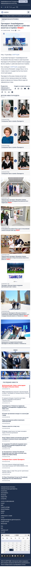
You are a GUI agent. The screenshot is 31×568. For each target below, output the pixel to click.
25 (8, 549)
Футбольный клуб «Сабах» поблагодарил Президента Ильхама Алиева (13, 386)
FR (9, 7)
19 (12, 547)
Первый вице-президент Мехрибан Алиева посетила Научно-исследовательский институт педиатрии (15, 201)
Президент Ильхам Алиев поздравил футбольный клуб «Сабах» (12, 286)
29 (24, 549)
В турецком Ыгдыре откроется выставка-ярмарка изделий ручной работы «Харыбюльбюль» (14, 399)
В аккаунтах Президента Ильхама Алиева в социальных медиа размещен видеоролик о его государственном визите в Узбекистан (15, 314)
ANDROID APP (4, 530)
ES (11, 7)
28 (20, 549)
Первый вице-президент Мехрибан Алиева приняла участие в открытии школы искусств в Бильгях (15, 258)
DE (7, 7)
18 (8, 547)
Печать (13, 30)
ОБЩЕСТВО (4, 496)
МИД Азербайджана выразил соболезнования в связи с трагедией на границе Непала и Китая (15, 392)
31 (4, 552)
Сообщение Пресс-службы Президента (13, 121)
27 (16, 549)
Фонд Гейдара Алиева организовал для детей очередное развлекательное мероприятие (15, 438)
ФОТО (2, 513)
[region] (16, 433)
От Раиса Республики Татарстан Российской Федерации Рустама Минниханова (14, 477)
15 (24, 545)
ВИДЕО (3, 511)
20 (16, 547)
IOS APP (3, 532)
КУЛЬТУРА (3, 499)
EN (5, 7)
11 (8, 545)
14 (20, 545)
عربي (13, 7)
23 (28, 547)
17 (4, 547)
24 (4, 549)
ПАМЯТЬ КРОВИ (5, 507)
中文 (17, 7)
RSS (2, 528)
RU (3, 7)
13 (16, 545)
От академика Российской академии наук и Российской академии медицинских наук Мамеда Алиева (14, 445)
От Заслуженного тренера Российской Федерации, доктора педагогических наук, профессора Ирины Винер (14, 453)
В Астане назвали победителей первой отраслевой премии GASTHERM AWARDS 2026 (15, 465)
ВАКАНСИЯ (4, 523)
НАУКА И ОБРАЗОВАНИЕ (7, 501)
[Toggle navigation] (28, 12)
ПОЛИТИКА (4, 491)
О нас (2, 517)
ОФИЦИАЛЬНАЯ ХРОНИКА (10, 19)
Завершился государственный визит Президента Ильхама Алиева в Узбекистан (14, 342)
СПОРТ (3, 503)
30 (28, 549)
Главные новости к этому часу (10, 426)
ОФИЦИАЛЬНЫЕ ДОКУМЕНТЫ (9, 489)
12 (12, 545)
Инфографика (5, 509)
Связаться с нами (6, 515)
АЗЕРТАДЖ (15, 54)
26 (12, 549)
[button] (15, 39)
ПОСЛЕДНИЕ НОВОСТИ (10, 382)
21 (20, 547)
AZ (1, 7)
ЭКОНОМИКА (4, 493)
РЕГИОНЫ (3, 495)
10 (4, 545)
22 (24, 547)
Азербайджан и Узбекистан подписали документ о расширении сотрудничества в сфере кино (14, 407)
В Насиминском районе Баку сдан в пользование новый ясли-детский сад (15, 229)
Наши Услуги (5, 521)
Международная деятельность (10, 519)
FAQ (2, 526)
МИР (2, 505)
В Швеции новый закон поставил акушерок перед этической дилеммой (14, 432)
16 (28, 545)
